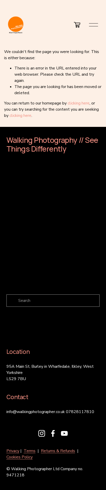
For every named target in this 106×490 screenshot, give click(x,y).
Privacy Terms (79, 288)
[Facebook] (53, 433)
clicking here (79, 103)
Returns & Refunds (58, 451)
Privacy (12, 451)
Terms (30, 451)
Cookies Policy (19, 457)
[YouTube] (64, 433)
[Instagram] (41, 433)
